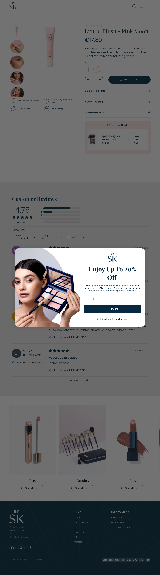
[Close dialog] (19, 252)
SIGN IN (112, 309)
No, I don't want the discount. (112, 319)
